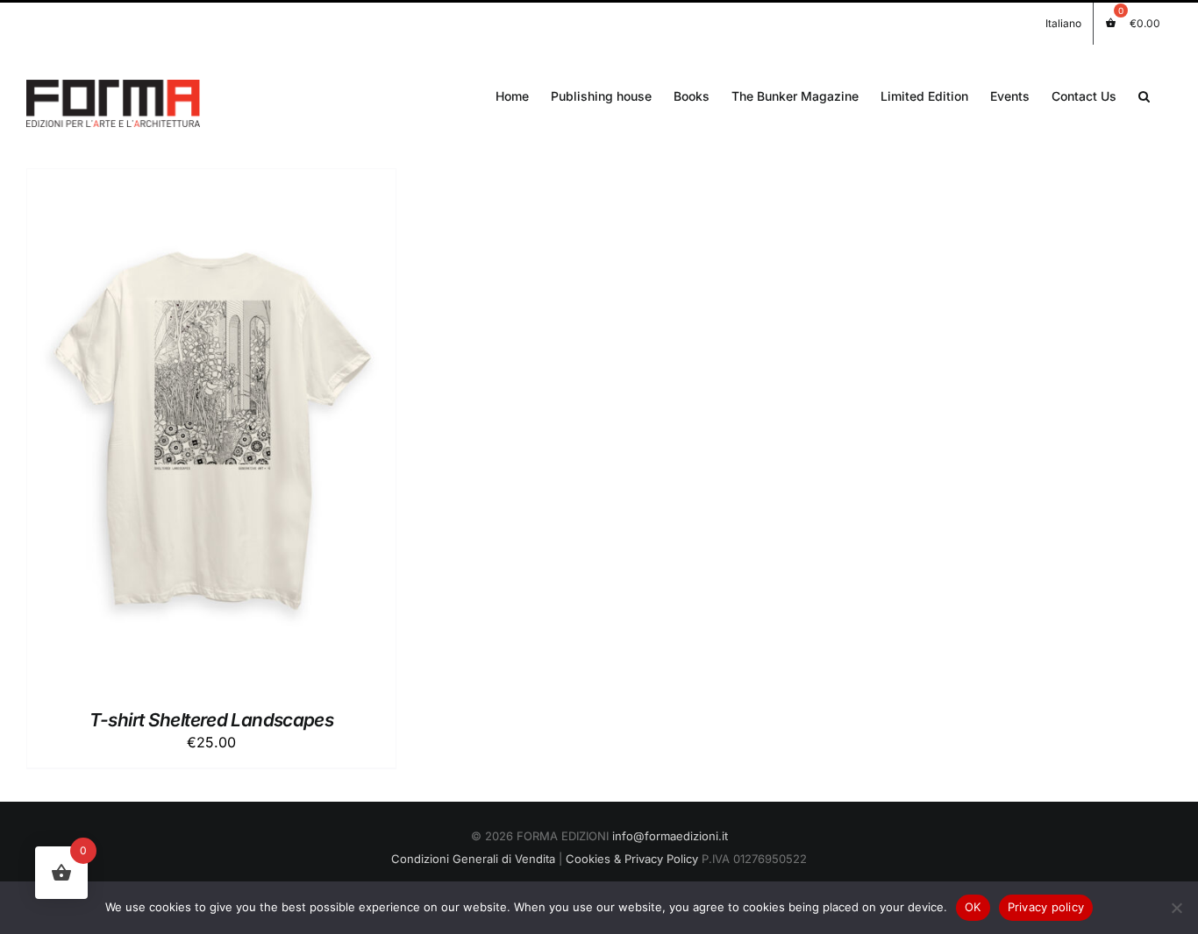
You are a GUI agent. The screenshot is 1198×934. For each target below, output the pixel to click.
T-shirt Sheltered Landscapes (211, 720)
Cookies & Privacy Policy (632, 859)
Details (277, 433)
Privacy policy (1046, 907)
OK (973, 907)
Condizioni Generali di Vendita (473, 859)
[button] (1144, 94)
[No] (1176, 907)
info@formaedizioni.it (670, 836)
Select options (171, 433)
